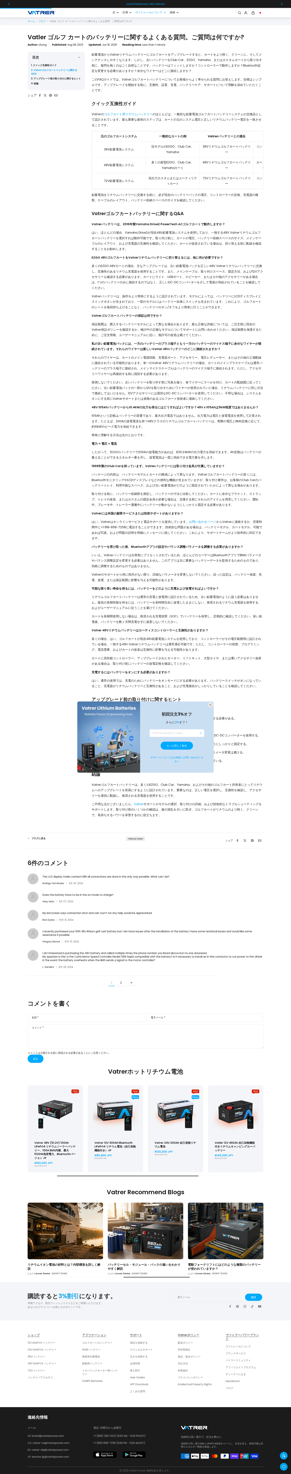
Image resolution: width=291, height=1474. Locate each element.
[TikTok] (252, 1306)
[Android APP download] (134, 1454)
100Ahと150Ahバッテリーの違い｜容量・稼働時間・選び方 (182, 1266)
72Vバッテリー (36, 1370)
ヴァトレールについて (238, 1346)
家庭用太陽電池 (91, 1356)
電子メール (158, 1017)
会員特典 (135, 1363)
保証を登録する (139, 1342)
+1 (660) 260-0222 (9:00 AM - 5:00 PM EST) (119, 1436)
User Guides (137, 1377)
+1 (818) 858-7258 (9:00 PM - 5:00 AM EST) (119, 1443)
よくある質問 (137, 1391)
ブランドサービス (236, 1353)
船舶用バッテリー (92, 1363)
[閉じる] (210, 704)
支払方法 (183, 1363)
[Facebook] (230, 1306)
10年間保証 (184, 1349)
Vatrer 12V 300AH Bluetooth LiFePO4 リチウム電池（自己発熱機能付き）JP (115, 1146)
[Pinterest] (237, 1306)
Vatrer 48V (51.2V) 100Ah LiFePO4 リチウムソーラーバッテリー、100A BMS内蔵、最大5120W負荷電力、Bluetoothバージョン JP (55, 1150)
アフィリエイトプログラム (241, 1367)
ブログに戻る (38, 838)
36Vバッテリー (36, 1356)
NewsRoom (233, 1381)
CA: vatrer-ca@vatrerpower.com (48, 1443)
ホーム (31, 21)
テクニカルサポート (141, 1349)
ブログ (42, 21)
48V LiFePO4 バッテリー (42, 1363)
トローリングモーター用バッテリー (100, 1372)
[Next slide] (282, 4)
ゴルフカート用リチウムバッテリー (128, 114)
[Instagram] (245, 1306)
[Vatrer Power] (194, 1428)
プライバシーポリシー (190, 1377)
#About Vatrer (135, 838)
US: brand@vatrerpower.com (46, 1436)
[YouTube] (259, 1306)
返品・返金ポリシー (189, 1356)
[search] (239, 12)
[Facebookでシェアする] (40, 95)
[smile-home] (284, 1456)
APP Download (139, 1384)
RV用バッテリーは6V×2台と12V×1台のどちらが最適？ (103, 1264)
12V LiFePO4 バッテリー (41, 1342)
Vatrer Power (137, 1470)
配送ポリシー (185, 1342)
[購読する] (200, 733)
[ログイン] (245, 12)
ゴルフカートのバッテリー (97, 1342)
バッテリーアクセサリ (40, 1377)
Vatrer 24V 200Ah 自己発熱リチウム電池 (175, 1145)
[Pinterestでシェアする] (51, 95)
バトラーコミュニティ (238, 1360)
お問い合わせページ (202, 522)
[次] (131, 983)
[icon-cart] (253, 12)
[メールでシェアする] (57, 95)
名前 (35, 1017)
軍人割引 (135, 1370)
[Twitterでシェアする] (46, 95)
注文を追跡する (139, 1356)
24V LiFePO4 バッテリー (42, 1349)
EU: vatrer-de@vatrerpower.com (48, 1450)
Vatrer (138, 804)
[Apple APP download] (105, 1454)
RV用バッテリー (91, 1349)
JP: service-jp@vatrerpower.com (48, 1457)
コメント (38, 1027)
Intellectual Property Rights (195, 1384)
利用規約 (183, 1370)
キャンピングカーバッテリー (235, 1146)
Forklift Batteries (92, 1381)
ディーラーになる (236, 1374)
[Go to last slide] (9, 4)
